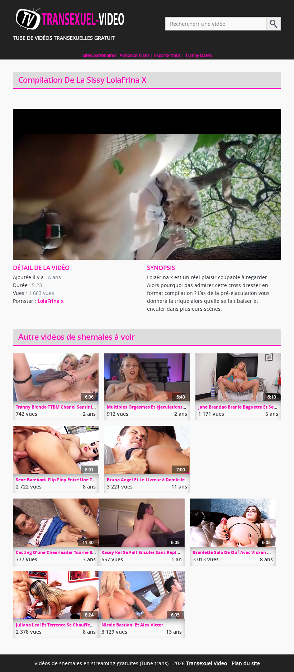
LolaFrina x (50, 300)
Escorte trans (167, 55)
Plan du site (246, 663)
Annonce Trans (135, 55)
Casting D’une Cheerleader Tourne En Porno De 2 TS (70, 552)
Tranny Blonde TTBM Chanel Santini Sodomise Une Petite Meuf (83, 407)
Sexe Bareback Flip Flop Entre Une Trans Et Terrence (71, 480)
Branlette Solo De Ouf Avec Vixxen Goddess (239, 552)
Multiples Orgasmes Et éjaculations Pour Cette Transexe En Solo (175, 407)
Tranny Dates (198, 55)
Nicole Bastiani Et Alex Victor (132, 625)
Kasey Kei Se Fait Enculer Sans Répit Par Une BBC (153, 552)
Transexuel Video (206, 663)
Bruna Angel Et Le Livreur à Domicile (146, 480)
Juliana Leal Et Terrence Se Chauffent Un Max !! (65, 625)
